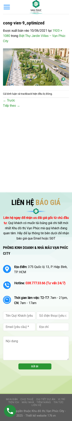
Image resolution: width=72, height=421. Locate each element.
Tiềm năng (44, 402)
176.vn (51, 415)
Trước (9, 100)
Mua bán (12, 399)
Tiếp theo (11, 106)
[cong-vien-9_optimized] (36, 67)
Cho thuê (26, 399)
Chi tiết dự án (45, 399)
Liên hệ (36, 405)
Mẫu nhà (28, 402)
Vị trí (61, 399)
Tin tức (59, 402)
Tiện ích (13, 402)
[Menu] (7, 7)
